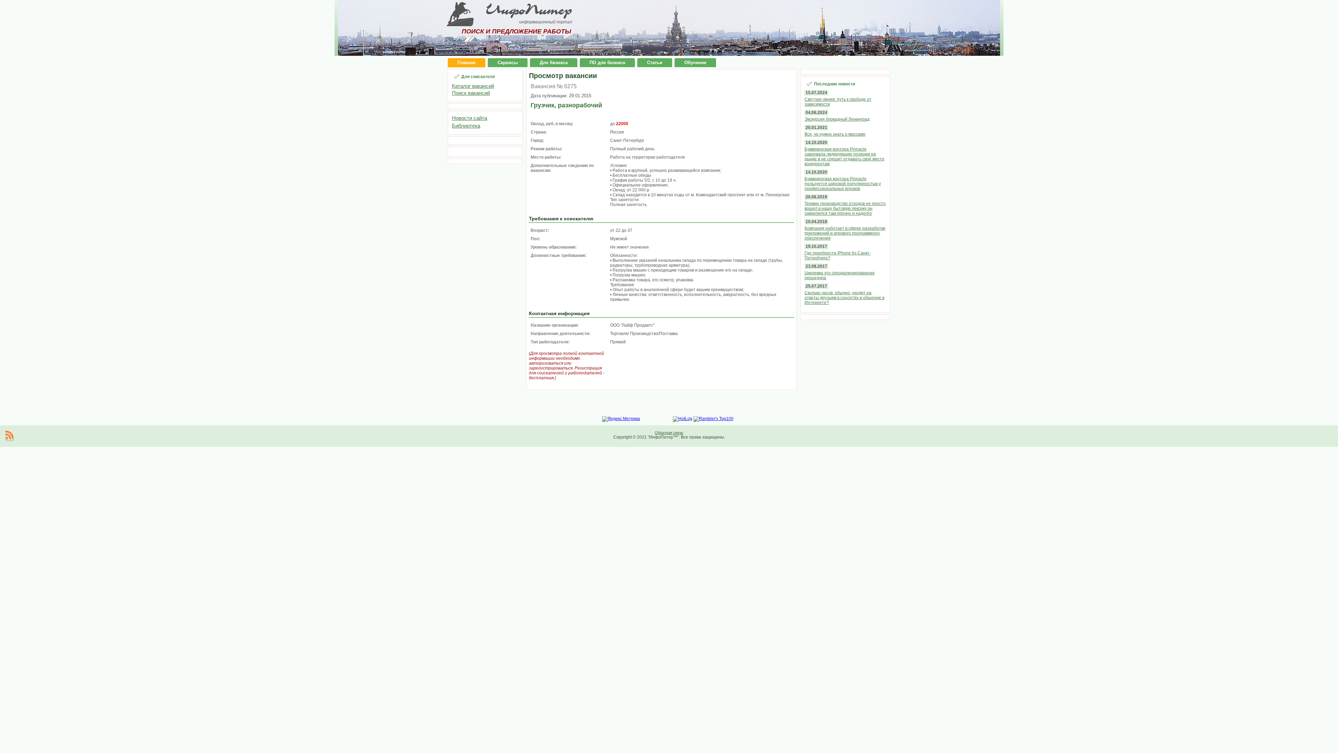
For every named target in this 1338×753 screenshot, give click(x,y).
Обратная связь (669, 433)
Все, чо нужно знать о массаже (835, 134)
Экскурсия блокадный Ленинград (837, 119)
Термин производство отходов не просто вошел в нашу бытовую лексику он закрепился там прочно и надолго (845, 208)
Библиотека (466, 126)
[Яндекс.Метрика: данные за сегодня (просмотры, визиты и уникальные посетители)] (621, 419)
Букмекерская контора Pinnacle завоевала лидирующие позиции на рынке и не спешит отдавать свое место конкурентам (844, 156)
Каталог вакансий (473, 86)
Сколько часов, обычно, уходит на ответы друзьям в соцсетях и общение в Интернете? (844, 297)
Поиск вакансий (471, 93)
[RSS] (9, 436)
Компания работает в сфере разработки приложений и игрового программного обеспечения (845, 233)
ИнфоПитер (529, 10)
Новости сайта (469, 118)
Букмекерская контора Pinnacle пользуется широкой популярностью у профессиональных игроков (843, 183)
